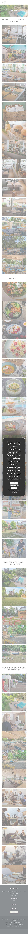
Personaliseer (14, 487)
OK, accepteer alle (14, 483)
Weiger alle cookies (14, 485)
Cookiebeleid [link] (14, 492)
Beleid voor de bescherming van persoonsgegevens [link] (14, 490)
